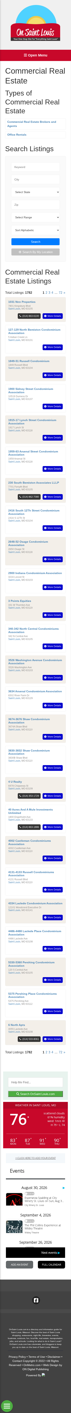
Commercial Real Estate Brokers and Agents (31, 124)
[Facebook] (36, 1300)
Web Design (50, 1365)
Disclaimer (54, 1356)
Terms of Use (36, 1356)
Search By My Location (37, 252)
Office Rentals (16, 134)
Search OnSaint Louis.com (37, 1094)
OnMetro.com (32, 1365)
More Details (54, 316)
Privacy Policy (17, 1356)
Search (35, 241)
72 (60, 292)
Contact (17, 1360)
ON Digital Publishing (35, 1369)
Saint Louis (14, 308)
